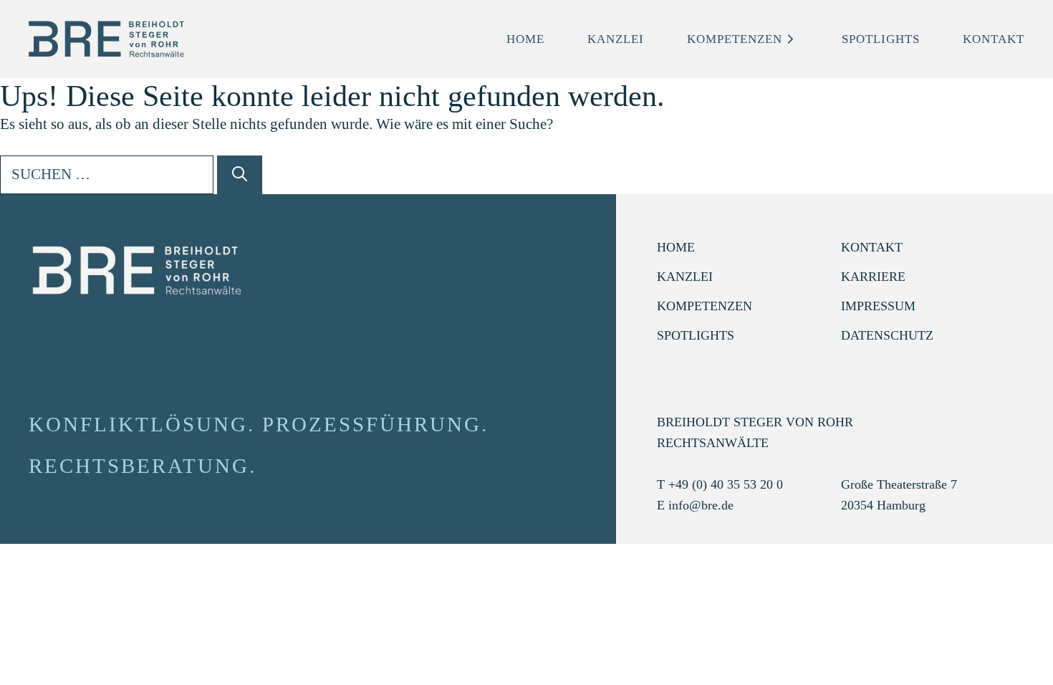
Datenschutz (887, 335)
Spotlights (881, 39)
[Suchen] (239, 174)
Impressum (878, 306)
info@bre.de (701, 505)
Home (525, 39)
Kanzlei (615, 39)
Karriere (873, 276)
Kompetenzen (734, 39)
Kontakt (993, 39)
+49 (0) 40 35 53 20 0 (725, 484)
